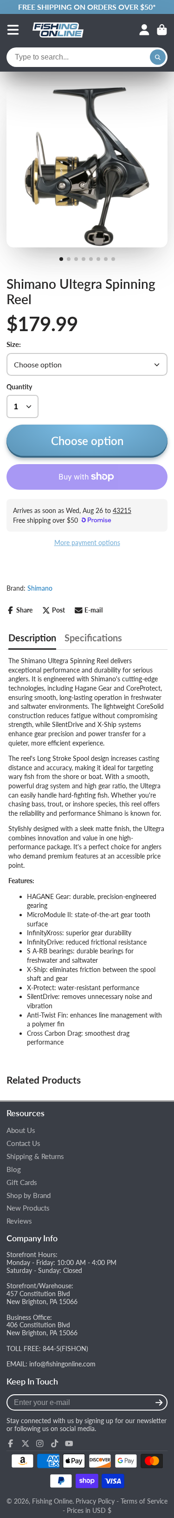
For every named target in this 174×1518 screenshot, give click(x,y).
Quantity (19, 387)
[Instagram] (40, 1443)
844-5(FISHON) (65, 1348)
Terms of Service (144, 1501)
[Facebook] (10, 1443)
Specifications (93, 637)
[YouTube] (69, 1443)
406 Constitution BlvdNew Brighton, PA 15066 (41, 1329)
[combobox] (87, 57)
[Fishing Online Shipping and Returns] (87, 7)
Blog (13, 1169)
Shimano (39, 588)
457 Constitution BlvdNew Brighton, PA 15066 (41, 1297)
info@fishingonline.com (62, 1364)
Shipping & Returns (35, 1156)
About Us (20, 1130)
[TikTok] (55, 1443)
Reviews (19, 1221)
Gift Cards (21, 1182)
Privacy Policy (95, 1501)
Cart (162, 29)
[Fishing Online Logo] (58, 30)
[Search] (158, 57)
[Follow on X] (25, 1443)
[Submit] (159, 1402)
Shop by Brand (28, 1195)
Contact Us (23, 1143)
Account (144, 29)
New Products (28, 1208)
